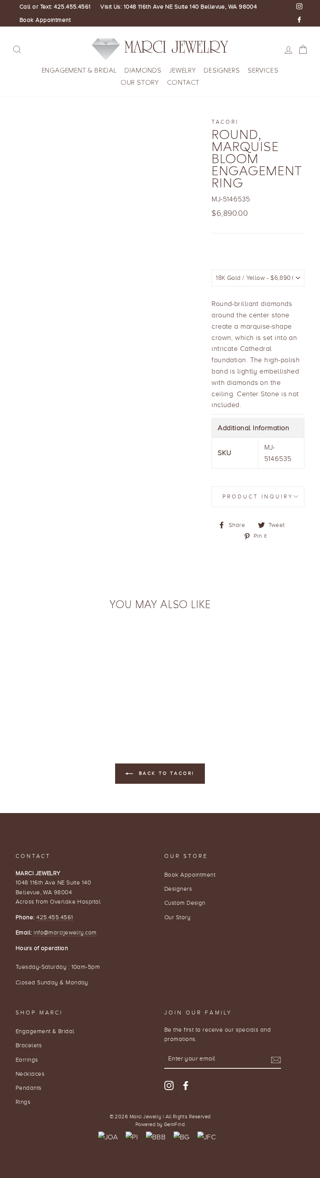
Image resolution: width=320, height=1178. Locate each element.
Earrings (27, 1059)
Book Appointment (45, 20)
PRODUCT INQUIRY (258, 497)
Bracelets (29, 1045)
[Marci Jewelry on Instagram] (169, 1085)
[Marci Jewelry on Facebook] (185, 1085)
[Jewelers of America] (108, 1137)
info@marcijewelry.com (65, 932)
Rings (23, 1101)
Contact (183, 82)
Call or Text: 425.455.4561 (55, 7)
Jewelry (182, 70)
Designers (222, 70)
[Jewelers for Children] (206, 1137)
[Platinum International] (132, 1137)
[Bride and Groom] (182, 1137)
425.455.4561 (54, 917)
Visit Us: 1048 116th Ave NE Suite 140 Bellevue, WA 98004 (178, 7)
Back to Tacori (165, 773)
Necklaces (30, 1073)
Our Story (140, 82)
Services (263, 70)
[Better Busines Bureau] (155, 1137)
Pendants (29, 1087)
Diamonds (142, 70)
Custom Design (185, 902)
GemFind (174, 1124)
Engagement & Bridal (79, 70)
